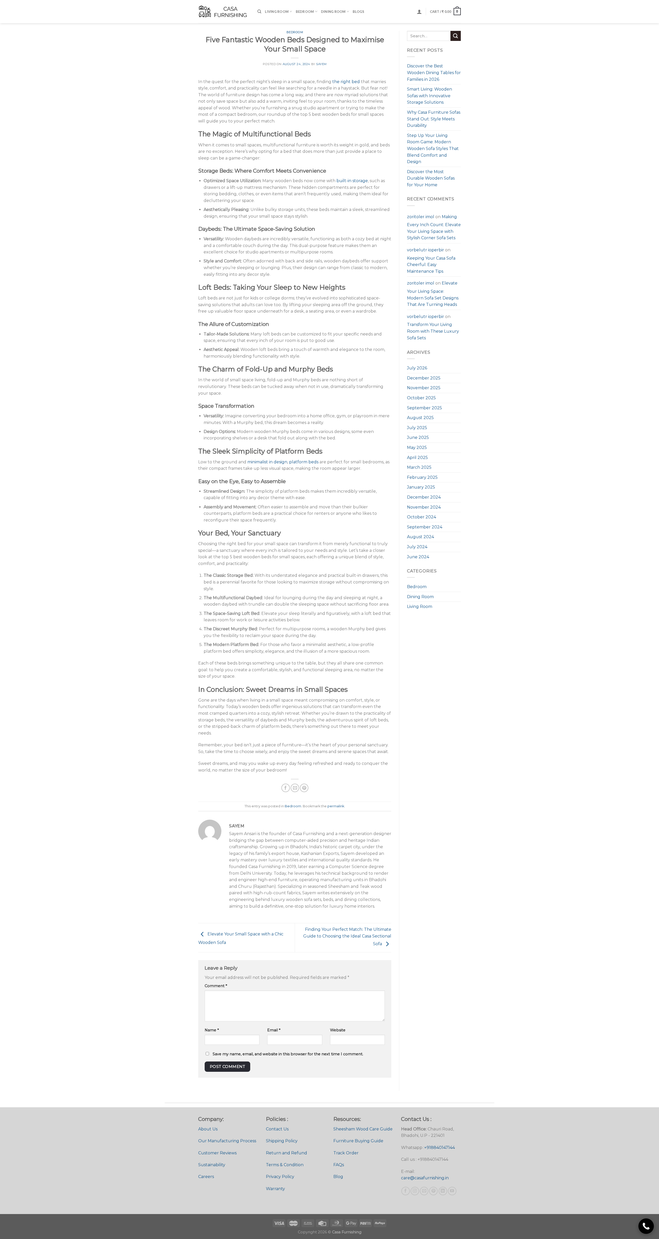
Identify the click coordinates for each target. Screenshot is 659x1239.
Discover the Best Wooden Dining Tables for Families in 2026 (434, 73)
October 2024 (421, 517)
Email (273, 1030)
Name (212, 1030)
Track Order (346, 1152)
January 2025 (421, 487)
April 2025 (417, 457)
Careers (206, 1176)
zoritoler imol (420, 216)
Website (337, 1030)
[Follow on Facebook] (405, 1191)
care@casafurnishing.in (425, 1177)
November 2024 (424, 507)
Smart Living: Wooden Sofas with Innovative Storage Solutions (429, 96)
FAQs (338, 1164)
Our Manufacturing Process (227, 1140)
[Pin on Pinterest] (304, 788)
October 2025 (421, 397)
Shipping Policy (282, 1140)
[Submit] (455, 36)
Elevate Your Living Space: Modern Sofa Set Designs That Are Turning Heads (432, 294)
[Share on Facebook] (285, 788)
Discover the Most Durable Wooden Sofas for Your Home (431, 178)
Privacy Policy (280, 1176)
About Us (208, 1129)
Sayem (321, 64)
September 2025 (424, 407)
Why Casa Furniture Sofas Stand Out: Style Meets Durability (433, 119)
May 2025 (417, 447)
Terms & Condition (285, 1164)
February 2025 (422, 477)
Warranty (275, 1188)
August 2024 (420, 536)
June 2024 (418, 556)
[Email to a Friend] (295, 788)
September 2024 (424, 527)
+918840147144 (439, 1147)
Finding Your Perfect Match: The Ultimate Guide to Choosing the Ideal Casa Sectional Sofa (347, 936)
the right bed (346, 81)
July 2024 (417, 546)
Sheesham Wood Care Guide (363, 1129)
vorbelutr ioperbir (425, 249)
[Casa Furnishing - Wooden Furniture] (224, 11)
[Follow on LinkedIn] (443, 1191)
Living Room (277, 12)
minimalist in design (267, 461)
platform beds (304, 461)
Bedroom (305, 12)
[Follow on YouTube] (452, 1191)
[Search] (259, 11)
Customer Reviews (217, 1152)
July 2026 (417, 368)
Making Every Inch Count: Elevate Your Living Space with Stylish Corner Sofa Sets (434, 227)
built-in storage (352, 180)
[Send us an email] (424, 1191)
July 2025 (417, 427)
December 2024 (424, 497)
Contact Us (277, 1129)
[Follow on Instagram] (415, 1191)
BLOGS (358, 12)
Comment (216, 986)
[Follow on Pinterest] (433, 1191)
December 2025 (423, 378)
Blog (338, 1176)
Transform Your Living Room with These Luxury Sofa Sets (433, 331)
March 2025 (419, 467)
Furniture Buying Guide (358, 1140)
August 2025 (420, 417)
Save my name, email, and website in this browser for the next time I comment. (288, 1054)
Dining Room (333, 12)
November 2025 (423, 387)
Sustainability (211, 1164)
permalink (335, 806)
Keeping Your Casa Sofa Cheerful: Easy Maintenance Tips (431, 265)
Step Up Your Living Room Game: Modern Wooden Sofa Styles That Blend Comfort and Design (433, 148)
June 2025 (418, 437)
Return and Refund (286, 1152)
